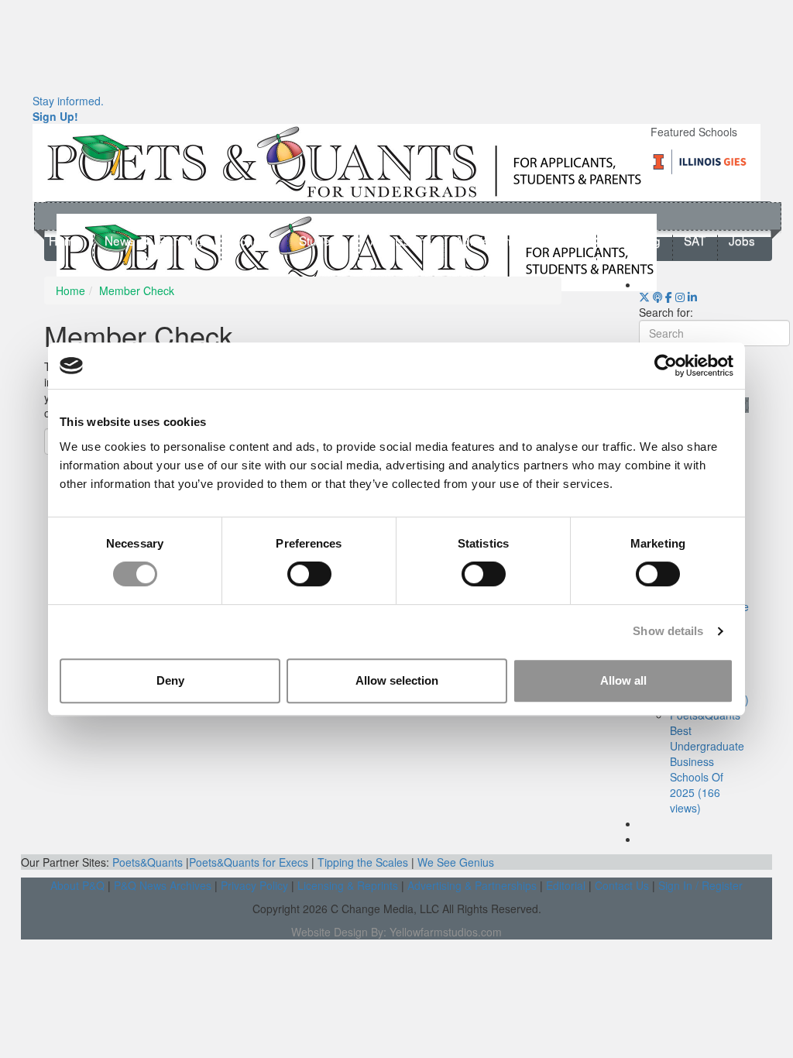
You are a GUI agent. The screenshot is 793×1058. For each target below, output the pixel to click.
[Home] (344, 161)
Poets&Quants (147, 862)
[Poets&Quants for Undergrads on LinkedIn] (692, 296)
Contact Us (622, 885)
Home (65, 241)
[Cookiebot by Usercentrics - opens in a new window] (665, 365)
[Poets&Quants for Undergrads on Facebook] (668, 296)
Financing (634, 241)
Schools (254, 241)
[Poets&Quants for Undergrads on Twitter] (644, 296)
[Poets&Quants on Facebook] (680, 296)
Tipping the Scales (363, 862)
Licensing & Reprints (347, 885)
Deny (170, 680)
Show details (668, 630)
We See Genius (455, 862)
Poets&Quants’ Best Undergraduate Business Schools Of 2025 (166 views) (707, 761)
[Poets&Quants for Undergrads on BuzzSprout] (657, 296)
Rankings (183, 241)
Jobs (742, 241)
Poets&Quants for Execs (248, 862)
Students (323, 241)
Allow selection (396, 680)
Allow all (623, 680)
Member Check (136, 290)
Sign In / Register (700, 885)
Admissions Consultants (520, 241)
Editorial (565, 885)
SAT (694, 241)
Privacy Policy (254, 885)
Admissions (401, 241)
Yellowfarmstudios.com (446, 931)
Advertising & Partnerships (472, 885)
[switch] (309, 574)
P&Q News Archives (162, 885)
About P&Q (77, 885)
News (120, 241)
